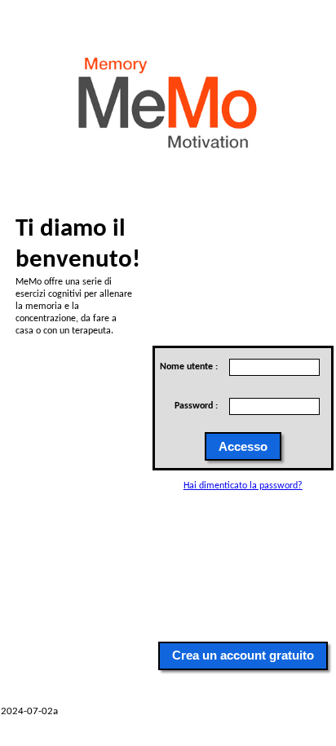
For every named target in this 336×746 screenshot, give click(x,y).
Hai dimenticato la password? (243, 486)
